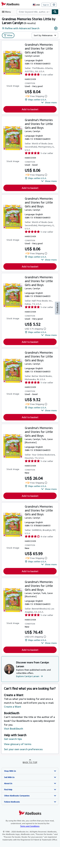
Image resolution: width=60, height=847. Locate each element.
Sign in (46, 5)
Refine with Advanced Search (22, 28)
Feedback (57, 308)
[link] (55, 28)
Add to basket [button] (30, 109)
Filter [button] (9, 35)
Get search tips (13, 738)
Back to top (30, 762)
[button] (49, 102)
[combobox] (34, 11)
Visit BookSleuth (13, 728)
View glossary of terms (17, 744)
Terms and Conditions (30, 826)
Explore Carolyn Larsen (27, 676)
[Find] (55, 11)
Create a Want (12, 706)
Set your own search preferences (23, 749)
